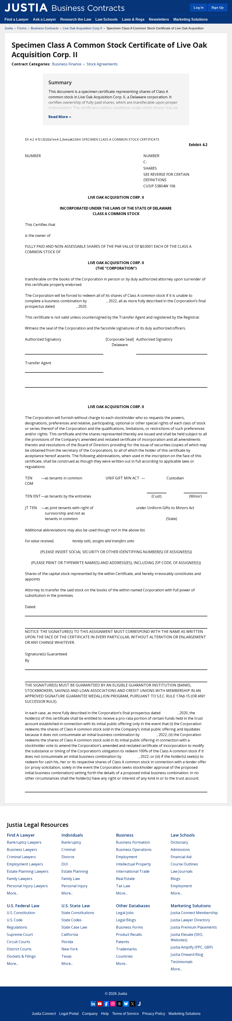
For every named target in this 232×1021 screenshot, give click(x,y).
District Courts (19, 949)
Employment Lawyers (25, 864)
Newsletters (159, 19)
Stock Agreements (102, 64)
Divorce (67, 856)
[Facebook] (106, 1003)
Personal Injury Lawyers (27, 885)
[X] (132, 1003)
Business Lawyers (22, 849)
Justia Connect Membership (194, 912)
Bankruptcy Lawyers (24, 842)
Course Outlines (184, 864)
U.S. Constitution (21, 912)
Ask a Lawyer (45, 19)
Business (124, 835)
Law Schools (106, 19)
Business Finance (66, 64)
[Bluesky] (126, 1003)
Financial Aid (181, 856)
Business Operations (134, 849)
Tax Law (123, 885)
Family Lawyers (19, 878)
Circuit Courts (18, 941)
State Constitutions (77, 912)
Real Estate (125, 878)
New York (69, 949)
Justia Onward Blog (187, 954)
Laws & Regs (133, 19)
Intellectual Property (133, 864)
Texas (66, 956)
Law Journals (182, 871)
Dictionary (179, 842)
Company (90, 1014)
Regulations (17, 927)
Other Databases (133, 905)
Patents (122, 941)
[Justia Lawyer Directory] (139, 1003)
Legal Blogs (126, 919)
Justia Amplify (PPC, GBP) (192, 947)
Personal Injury (74, 885)
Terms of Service (125, 1014)
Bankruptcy (71, 842)
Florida (67, 941)
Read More (58, 116)
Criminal (68, 849)
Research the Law (75, 19)
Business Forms (129, 927)
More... (12, 893)
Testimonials (182, 961)
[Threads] (119, 1003)
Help (105, 1014)
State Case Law (74, 927)
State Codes (71, 919)
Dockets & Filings (21, 956)
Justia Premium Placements (194, 927)
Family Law (70, 878)
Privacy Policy (153, 1014)
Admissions (180, 849)
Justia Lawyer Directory (190, 919)
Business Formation (133, 842)
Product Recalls (129, 934)
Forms (22, 28)
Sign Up (217, 7)
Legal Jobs (125, 912)
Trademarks (126, 949)
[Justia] (26, 7)
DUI (64, 864)
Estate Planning (74, 871)
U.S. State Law (75, 905)
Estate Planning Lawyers (27, 871)
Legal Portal (69, 1014)
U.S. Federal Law (23, 905)
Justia (9, 28)
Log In (199, 7)
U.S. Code (14, 919)
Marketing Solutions (190, 19)
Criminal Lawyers (21, 856)
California (69, 934)
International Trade (133, 871)
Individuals (72, 835)
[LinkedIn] (93, 1003)
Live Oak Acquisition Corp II (82, 28)
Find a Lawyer (17, 19)
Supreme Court (20, 934)
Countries (124, 956)
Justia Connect (44, 1014)
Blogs (175, 878)
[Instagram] (113, 1003)
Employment (126, 856)
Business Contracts (44, 28)
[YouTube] (99, 1003)
